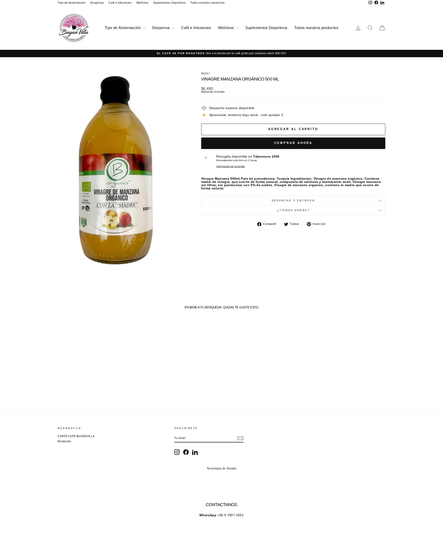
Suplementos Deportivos (169, 2)
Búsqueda (64, 441)
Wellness (142, 2)
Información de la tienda (230, 166)
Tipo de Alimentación (72, 2)
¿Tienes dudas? (293, 210)
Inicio (204, 73)
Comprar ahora (293, 143)
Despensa (97, 2)
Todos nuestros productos (207, 2)
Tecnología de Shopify (221, 468)
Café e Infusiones (120, 2)
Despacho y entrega (293, 200)
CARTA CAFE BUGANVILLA (76, 436)
